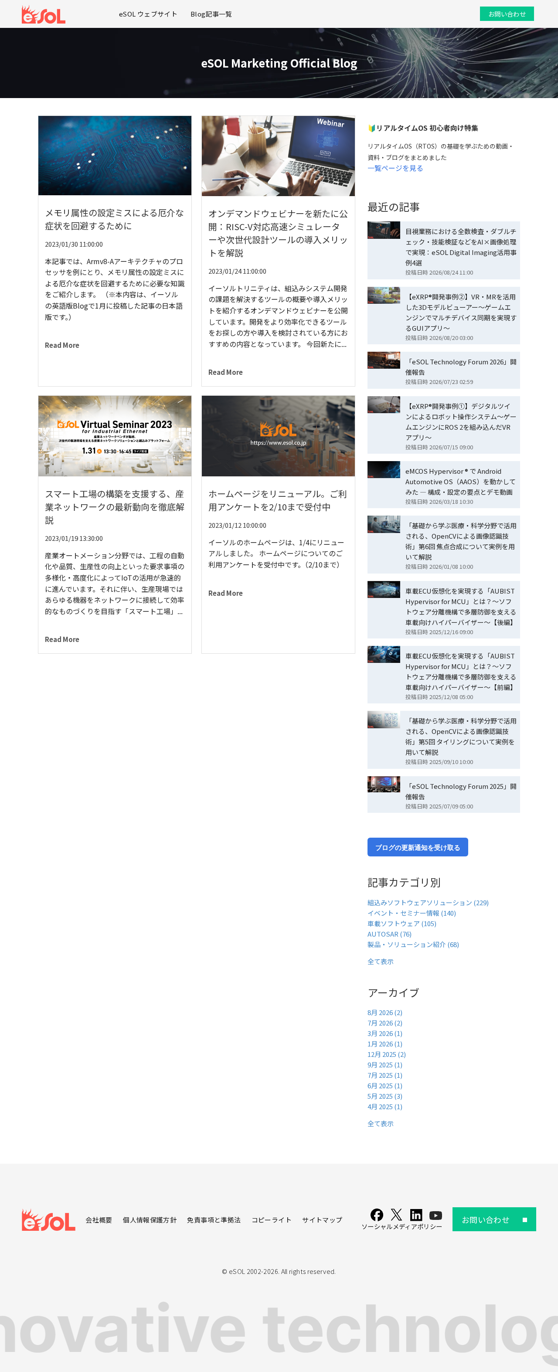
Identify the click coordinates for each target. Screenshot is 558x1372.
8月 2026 (384, 1012)
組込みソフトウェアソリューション (428, 902)
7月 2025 (384, 1075)
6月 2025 (384, 1085)
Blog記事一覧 (211, 13)
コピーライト (272, 1219)
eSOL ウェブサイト (148, 13)
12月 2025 (386, 1054)
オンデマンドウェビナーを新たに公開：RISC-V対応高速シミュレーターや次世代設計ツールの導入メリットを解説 (278, 233)
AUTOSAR (389, 933)
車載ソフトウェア (401, 923)
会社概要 (98, 1219)
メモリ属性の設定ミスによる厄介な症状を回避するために (114, 219)
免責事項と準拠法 (214, 1219)
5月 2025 (384, 1095)
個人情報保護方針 (150, 1219)
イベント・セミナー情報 (411, 912)
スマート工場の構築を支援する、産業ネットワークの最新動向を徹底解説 (114, 506)
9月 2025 (384, 1064)
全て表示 (380, 961)
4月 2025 (384, 1106)
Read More (62, 345)
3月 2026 (384, 1033)
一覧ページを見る (395, 168)
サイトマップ (322, 1219)
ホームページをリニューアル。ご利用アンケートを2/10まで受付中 (277, 500)
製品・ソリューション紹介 (413, 944)
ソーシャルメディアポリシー (401, 1226)
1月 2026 (384, 1043)
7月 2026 (384, 1022)
